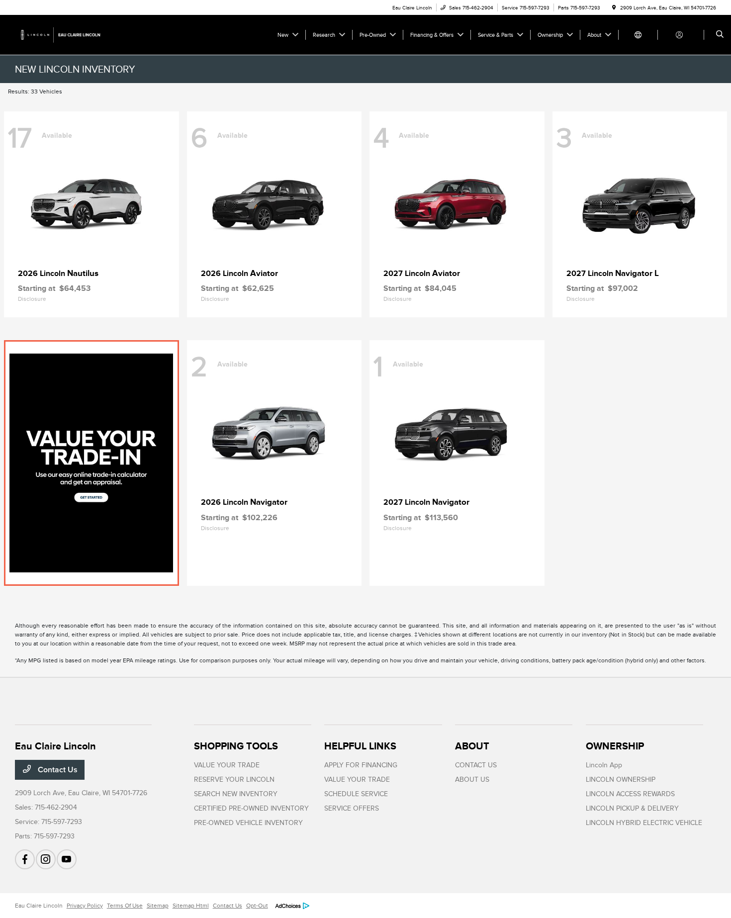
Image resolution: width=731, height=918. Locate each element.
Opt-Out (257, 905)
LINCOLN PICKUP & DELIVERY (632, 808)
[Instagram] (46, 859)
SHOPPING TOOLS (236, 745)
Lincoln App (604, 765)
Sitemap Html (191, 905)
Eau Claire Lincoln (39, 905)
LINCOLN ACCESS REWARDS (630, 794)
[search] (720, 35)
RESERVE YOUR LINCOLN (234, 779)
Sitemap (158, 905)
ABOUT (472, 745)
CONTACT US (476, 765)
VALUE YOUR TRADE (227, 765)
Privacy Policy (85, 905)
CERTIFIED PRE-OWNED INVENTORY (251, 808)
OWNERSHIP (615, 745)
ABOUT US (472, 779)
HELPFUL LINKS (360, 745)
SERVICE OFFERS (351, 808)
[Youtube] (67, 859)
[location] (614, 7)
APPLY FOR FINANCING (360, 765)
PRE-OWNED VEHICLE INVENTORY (248, 822)
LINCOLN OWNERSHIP (620, 779)
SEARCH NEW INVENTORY (235, 794)
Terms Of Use (125, 905)
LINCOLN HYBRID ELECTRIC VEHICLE (644, 822)
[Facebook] (25, 859)
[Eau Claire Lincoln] (60, 34)
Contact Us (57, 770)
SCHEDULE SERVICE (356, 794)
